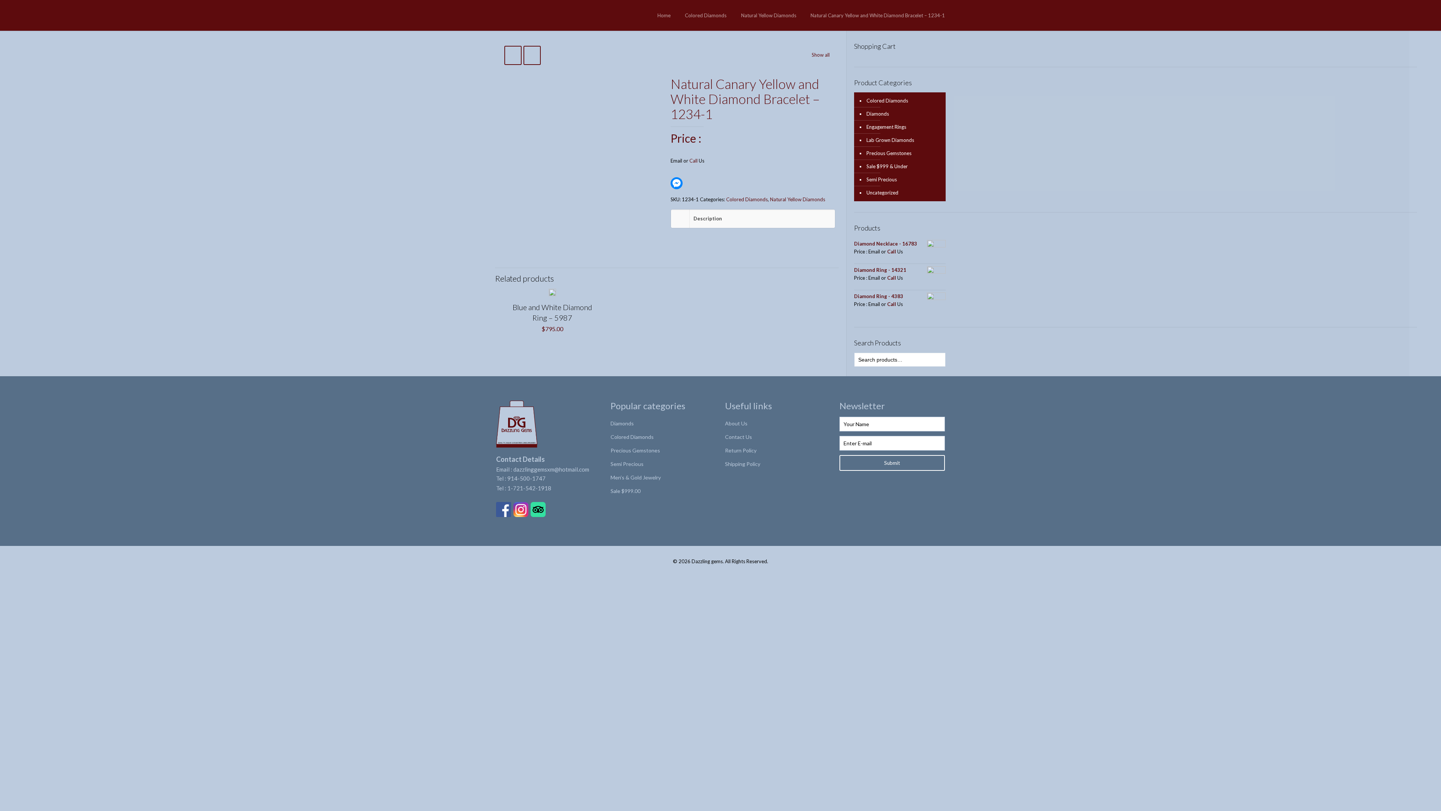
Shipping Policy (742, 464)
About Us (736, 423)
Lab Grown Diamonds (890, 140)
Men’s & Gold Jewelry (636, 477)
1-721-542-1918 (529, 488)
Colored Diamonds (706, 15)
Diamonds (877, 114)
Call (693, 161)
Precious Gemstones (889, 153)
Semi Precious (881, 179)
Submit (892, 463)
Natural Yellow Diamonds (768, 15)
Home (664, 15)
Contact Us (738, 437)
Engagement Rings (886, 127)
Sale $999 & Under (887, 166)
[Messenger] (677, 183)
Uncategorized (882, 193)
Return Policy (741, 450)
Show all (821, 55)
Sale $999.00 (626, 491)
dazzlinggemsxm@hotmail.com (551, 469)
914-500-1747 (526, 478)
